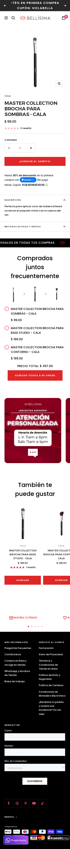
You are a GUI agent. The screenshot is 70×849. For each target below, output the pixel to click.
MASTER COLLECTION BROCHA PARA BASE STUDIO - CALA (22, 554)
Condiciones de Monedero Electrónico (52, 693)
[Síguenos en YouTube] (34, 803)
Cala (7, 95)
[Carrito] (64, 18)
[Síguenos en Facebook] (8, 803)
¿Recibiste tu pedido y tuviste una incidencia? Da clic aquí (51, 707)
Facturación (46, 648)
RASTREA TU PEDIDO (25, 617)
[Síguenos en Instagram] (17, 803)
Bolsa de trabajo (14, 681)
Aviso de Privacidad (51, 654)
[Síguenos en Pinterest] (25, 803)
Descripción (12, 199)
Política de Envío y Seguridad (49, 677)
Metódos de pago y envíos (22, 226)
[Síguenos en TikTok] (42, 803)
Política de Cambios (51, 685)
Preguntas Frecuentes (17, 648)
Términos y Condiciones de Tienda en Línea (48, 664)
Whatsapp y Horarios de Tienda (17, 673)
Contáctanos (12, 654)
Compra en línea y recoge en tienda (15, 662)
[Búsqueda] (13, 18)
